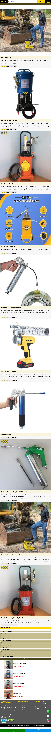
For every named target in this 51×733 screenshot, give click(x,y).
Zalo (36, 710)
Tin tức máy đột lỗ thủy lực (7, 642)
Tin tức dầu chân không (6, 631)
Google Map (37, 708)
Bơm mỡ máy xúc (6, 57)
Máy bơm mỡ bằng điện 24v (9, 120)
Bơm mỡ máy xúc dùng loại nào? (10, 555)
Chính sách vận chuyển (22, 703)
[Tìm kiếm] (41, 1)
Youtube (36, 706)
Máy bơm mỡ (3, 186)
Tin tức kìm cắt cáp (5, 649)
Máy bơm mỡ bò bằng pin (8, 371)
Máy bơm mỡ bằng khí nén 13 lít (18, 683)
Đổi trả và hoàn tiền (21, 709)
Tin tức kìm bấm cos (6, 636)
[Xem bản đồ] (48, 720)
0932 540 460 (9, 712)
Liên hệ (44, 705)
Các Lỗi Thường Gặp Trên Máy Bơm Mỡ (12, 618)
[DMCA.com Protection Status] (10, 719)
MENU (48, 1)
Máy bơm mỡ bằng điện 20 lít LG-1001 (20, 663)
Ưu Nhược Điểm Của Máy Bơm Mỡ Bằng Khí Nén (15, 492)
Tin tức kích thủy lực (6, 645)
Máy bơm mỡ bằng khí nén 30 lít (19, 673)
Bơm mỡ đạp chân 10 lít (17, 693)
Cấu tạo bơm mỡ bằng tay (8, 246)
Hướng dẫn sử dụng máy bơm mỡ (11, 307)
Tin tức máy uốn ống (6, 640)
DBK (20, 665)
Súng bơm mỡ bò (6, 434)
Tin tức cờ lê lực (5, 638)
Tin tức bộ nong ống (5, 647)
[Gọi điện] (48, 711)
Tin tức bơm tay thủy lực (7, 651)
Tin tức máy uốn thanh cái (7, 656)
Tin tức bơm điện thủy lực (7, 654)
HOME (2, 3)
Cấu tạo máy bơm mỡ (7, 183)
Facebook (37, 704)
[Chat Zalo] (48, 716)
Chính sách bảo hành (21, 705)
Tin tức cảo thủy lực (5, 633)
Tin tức (5, 3)
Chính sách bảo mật (21, 707)
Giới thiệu (45, 703)
